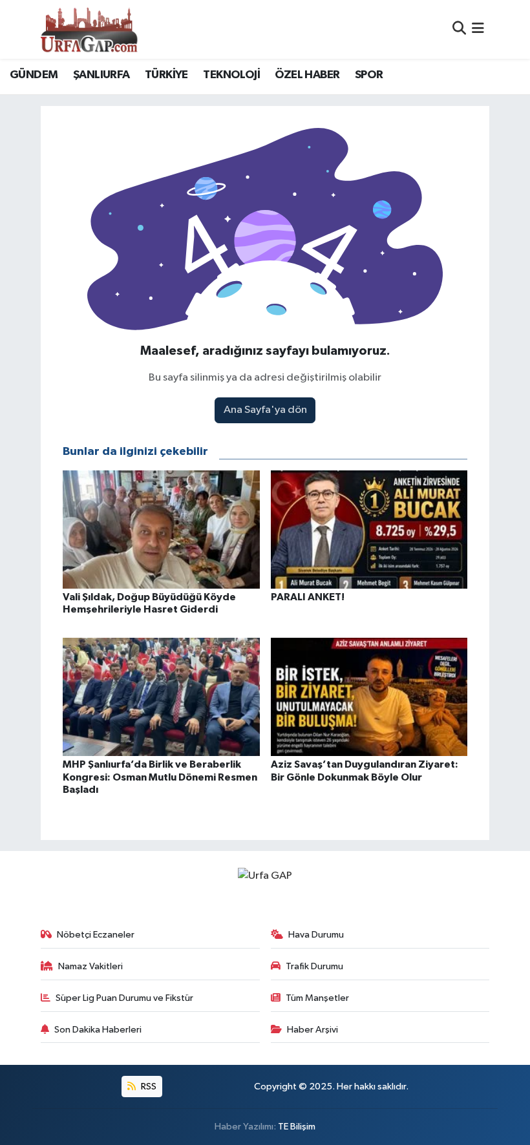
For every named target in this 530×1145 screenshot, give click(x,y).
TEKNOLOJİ (231, 75)
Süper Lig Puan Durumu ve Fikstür (124, 998)
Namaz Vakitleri (90, 966)
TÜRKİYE (166, 75)
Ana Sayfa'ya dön (265, 409)
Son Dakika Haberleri (98, 1030)
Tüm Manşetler (317, 998)
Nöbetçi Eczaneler (95, 935)
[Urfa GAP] (89, 29)
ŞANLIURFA (101, 75)
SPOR (369, 75)
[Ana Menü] (478, 29)
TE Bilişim (296, 1126)
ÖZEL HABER (307, 75)
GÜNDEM (34, 75)
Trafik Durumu (314, 966)
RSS (147, 1086)
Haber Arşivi (312, 1030)
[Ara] (459, 29)
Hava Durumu (316, 935)
